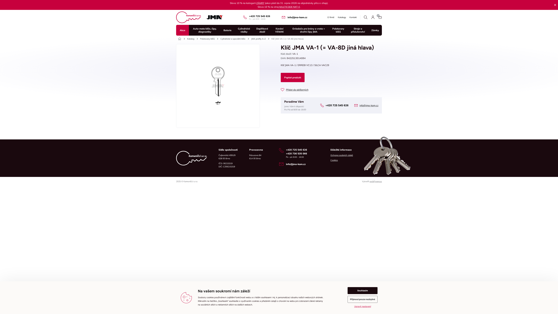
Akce (182, 30)
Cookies (334, 160)
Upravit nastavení (362, 306)
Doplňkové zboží (262, 30)
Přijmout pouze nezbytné (362, 299)
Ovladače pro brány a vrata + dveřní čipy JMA (308, 30)
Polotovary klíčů (338, 30)
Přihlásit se (373, 17)
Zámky (375, 30)
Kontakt (353, 17)
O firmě (330, 17)
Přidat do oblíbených (297, 89)
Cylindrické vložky (244, 30)
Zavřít (555, 5)
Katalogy (342, 17)
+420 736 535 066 (296, 153)
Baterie (227, 30)
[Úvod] (179, 39)
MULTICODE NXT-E (289, 6)
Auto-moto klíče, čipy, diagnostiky (205, 30)
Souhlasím (362, 290)
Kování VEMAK (279, 30)
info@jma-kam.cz (297, 17)
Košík (380, 17)
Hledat (365, 17)
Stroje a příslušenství (358, 30)
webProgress (376, 181)
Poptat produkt (292, 77)
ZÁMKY (260, 3)
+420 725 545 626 (259, 16)
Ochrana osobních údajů (341, 155)
